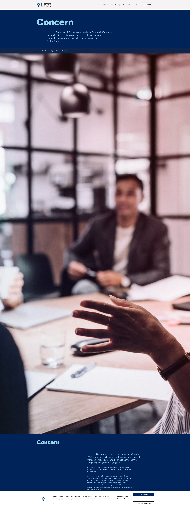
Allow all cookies (143, 494)
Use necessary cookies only (144, 503)
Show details (56, 504)
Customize (143, 499)
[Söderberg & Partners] (44, 5)
